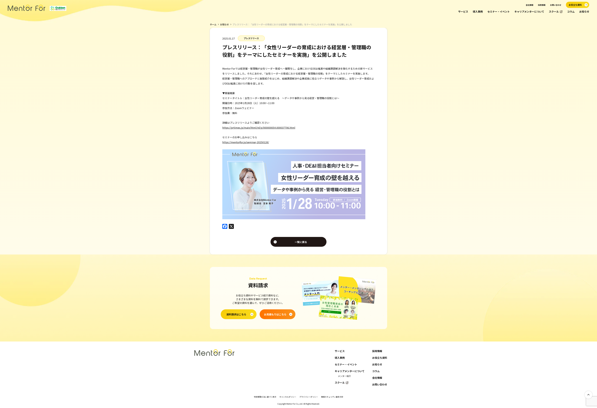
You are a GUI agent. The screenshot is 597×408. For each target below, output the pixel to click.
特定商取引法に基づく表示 (265, 397)
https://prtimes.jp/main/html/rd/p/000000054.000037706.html (258, 127)
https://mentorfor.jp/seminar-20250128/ (245, 142)
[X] (231, 226)
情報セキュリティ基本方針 (332, 397)
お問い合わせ (555, 5)
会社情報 (529, 5)
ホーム (213, 24)
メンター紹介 (344, 376)
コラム (571, 11)
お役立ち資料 (379, 358)
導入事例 (478, 11)
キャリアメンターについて (529, 11)
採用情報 (541, 5)
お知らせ (584, 11)
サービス (463, 11)
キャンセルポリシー (287, 397)
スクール (554, 11)
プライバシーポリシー (308, 397)
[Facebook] (224, 226)
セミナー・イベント (498, 11)
